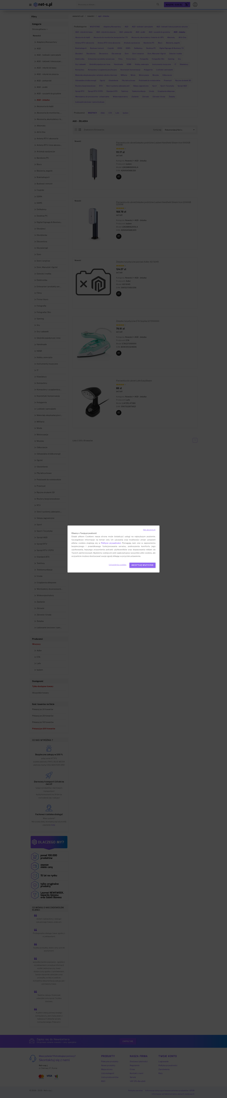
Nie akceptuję (149, 530)
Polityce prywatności (111, 543)
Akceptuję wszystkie (142, 565)
